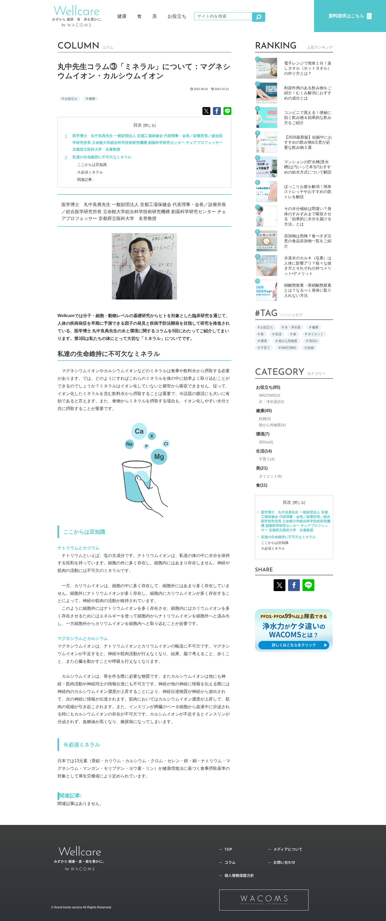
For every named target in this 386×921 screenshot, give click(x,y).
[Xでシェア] (206, 111)
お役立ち (71, 99)
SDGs (265, 442)
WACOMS (269, 395)
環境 (262, 434)
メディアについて (287, 849)
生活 (263, 451)
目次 (137, 125)
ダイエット (270, 476)
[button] (258, 17)
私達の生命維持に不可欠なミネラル (101, 157)
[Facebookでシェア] (217, 111)
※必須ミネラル (90, 172)
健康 (92, 99)
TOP (228, 849)
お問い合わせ (284, 862)
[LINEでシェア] (227, 111)
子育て (266, 459)
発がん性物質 (271, 425)
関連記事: (85, 179)
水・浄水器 (271, 401)
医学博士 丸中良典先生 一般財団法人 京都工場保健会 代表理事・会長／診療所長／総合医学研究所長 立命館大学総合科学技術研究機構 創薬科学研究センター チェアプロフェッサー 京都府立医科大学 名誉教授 (147, 142)
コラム (230, 862)
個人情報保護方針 (239, 875)
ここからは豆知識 (92, 164)
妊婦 (264, 419)
